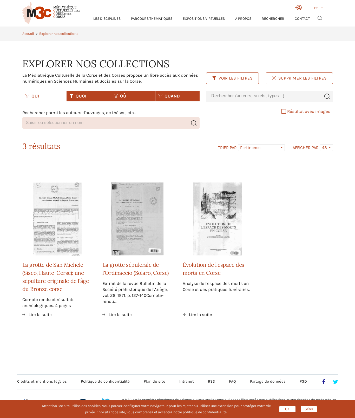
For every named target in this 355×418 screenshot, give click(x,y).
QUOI (81, 96)
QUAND (172, 96)
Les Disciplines (107, 18)
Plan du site (154, 381)
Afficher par (306, 148)
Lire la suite (40, 314)
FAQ (232, 381)
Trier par (227, 148)
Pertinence (250, 147)
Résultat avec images (308, 111)
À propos (243, 18)
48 (324, 147)
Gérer (309, 409)
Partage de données (268, 381)
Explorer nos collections (58, 33)
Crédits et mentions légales (42, 381)
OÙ (123, 96)
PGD (303, 381)
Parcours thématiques (151, 18)
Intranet (186, 381)
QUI (35, 96)
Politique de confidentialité (105, 381)
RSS (211, 381)
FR (316, 8)
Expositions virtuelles (204, 18)
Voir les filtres (236, 78)
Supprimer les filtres (302, 78)
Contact (302, 18)
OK (287, 409)
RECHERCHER (273, 18)
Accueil (28, 33)
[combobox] (263, 96)
